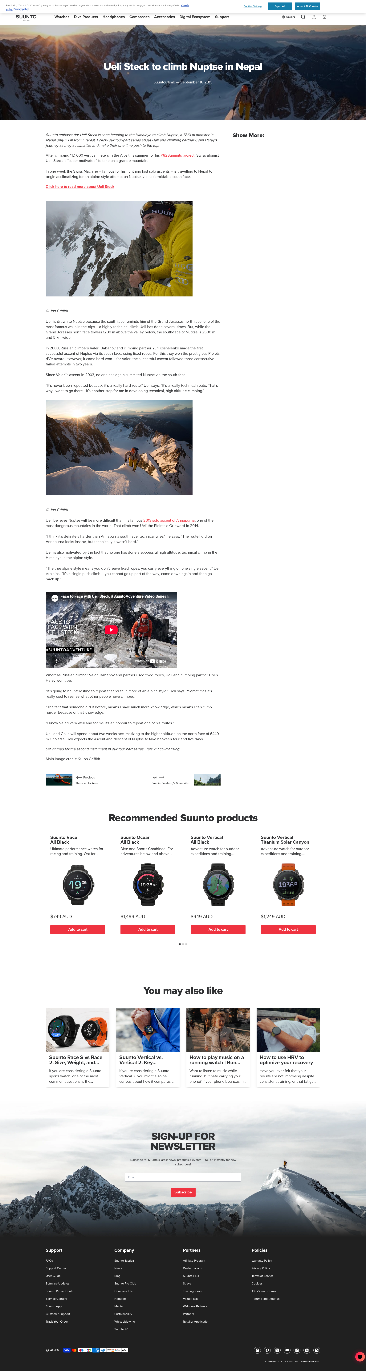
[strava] (316, 1350)
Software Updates (57, 1283)
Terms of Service (263, 1275)
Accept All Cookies (307, 6)
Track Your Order (57, 1321)
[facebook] (267, 1350)
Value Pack (190, 1298)
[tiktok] (297, 1350)
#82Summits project (177, 155)
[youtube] (287, 1350)
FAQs (49, 1260)
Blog (117, 1275)
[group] (78, 1048)
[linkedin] (306, 1350)
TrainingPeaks (192, 1291)
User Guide (53, 1275)
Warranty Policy (262, 1260)
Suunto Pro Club (125, 1283)
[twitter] (277, 1350)
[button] (180, 944)
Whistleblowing (124, 1321)
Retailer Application (196, 1321)
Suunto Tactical (124, 1260)
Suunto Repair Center (60, 1291)
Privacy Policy (261, 1268)
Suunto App (54, 1306)
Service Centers (56, 1298)
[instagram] (257, 1350)
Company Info (123, 1291)
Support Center (56, 1268)
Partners (188, 1314)
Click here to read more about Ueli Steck (80, 186)
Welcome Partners (195, 1306)
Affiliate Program (194, 1260)
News (118, 1268)
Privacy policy (21, 9)
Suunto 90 (121, 1329)
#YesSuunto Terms (264, 1291)
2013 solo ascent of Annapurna (169, 520)
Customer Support (58, 1314)
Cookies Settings (253, 6)
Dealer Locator (192, 1268)
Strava (187, 1283)
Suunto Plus (191, 1275)
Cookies (257, 1283)
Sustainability (123, 1314)
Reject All (280, 6)
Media (118, 1306)
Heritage (120, 1298)
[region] (183, 7)
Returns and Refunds (265, 1298)
